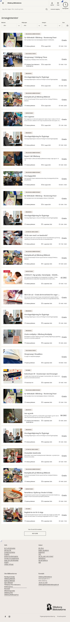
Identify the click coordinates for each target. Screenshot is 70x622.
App (39, 562)
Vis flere (35, 533)
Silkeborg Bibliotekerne (45, 577)
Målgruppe (24, 22)
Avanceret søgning (55, 9)
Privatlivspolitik (61, 616)
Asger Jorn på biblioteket (11, 560)
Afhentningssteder (9, 591)
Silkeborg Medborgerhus (11, 595)
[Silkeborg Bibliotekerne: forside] (56, 607)
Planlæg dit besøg (9, 577)
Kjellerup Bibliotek (9, 581)
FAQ (39, 554)
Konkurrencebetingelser (11, 556)
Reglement (41, 552)
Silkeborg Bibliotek (9, 579)
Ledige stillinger (9, 564)
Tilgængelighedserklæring (47, 616)
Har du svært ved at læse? (45, 556)
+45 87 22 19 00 (42, 583)
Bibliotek (3, 22)
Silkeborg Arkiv (8, 593)
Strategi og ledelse (9, 552)
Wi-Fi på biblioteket (9, 548)
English (6, 562)
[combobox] (24, 9)
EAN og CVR (7, 550)
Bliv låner (41, 548)
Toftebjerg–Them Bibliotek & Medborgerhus (12, 586)
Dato (63, 22)
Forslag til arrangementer (11, 558)
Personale (7, 589)
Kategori (44, 22)
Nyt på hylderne (43, 560)
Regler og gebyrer (43, 550)
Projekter (6, 554)
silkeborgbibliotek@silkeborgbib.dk (48, 585)
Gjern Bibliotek (8, 583)
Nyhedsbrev (41, 558)
